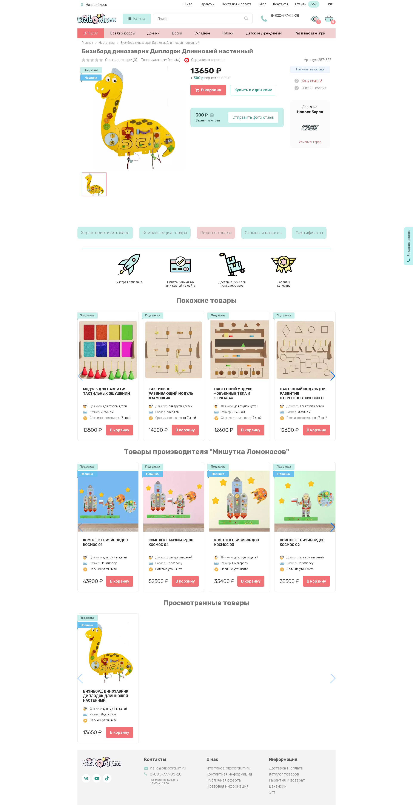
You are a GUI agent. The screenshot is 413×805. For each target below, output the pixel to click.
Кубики (228, 33)
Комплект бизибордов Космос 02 (302, 542)
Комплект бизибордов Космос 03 (236, 542)
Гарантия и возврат (287, 780)
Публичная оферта (223, 780)
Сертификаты (309, 232)
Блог (262, 4)
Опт (329, 4)
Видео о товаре (216, 232)
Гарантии (207, 4)
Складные (202, 33)
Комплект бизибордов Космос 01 (105, 542)
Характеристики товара (105, 232)
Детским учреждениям (264, 33)
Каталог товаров (284, 774)
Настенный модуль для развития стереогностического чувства (303, 393)
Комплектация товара (165, 232)
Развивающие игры (310, 33)
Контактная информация (229, 774)
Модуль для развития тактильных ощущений (106, 391)
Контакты (280, 4)
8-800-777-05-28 (285, 16)
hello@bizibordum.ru (168, 768)
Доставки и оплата (236, 4)
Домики (153, 33)
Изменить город (310, 142)
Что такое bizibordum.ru (228, 768)
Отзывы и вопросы (263, 232)
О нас (187, 4)
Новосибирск (96, 5)
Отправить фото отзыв (253, 117)
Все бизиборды (122, 33)
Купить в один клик (253, 90)
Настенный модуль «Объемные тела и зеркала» (233, 393)
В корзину (211, 90)
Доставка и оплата (286, 768)
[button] (333, 376)
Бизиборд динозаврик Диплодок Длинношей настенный (105, 695)
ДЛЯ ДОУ (91, 33)
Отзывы (306, 4)
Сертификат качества (208, 60)
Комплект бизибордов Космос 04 (171, 542)
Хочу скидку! (312, 81)
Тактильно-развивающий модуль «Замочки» (171, 393)
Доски (177, 33)
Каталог (139, 19)
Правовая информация (227, 786)
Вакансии (278, 786)
